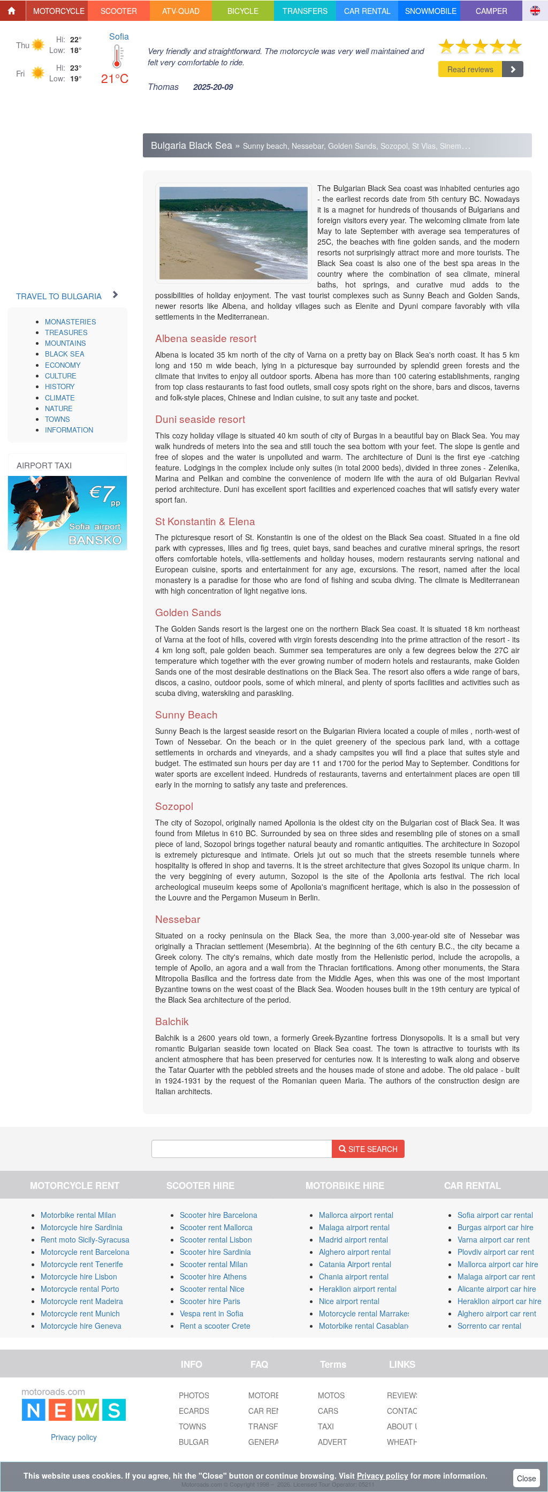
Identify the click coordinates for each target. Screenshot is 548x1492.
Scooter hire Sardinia (215, 1251)
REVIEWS (404, 1395)
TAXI (326, 1426)
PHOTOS (194, 1395)
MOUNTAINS (65, 343)
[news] (74, 1402)
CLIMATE (60, 397)
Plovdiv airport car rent (496, 1251)
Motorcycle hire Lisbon (79, 1276)
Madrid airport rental (353, 1239)
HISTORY (60, 386)
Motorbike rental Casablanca (367, 1325)
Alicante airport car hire (497, 1288)
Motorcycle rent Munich (80, 1313)
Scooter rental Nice (212, 1288)
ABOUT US (406, 1426)
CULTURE (61, 375)
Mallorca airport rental (356, 1214)
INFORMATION (69, 430)
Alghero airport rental (355, 1251)
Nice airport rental (349, 1301)
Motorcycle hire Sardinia (82, 1227)
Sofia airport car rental (495, 1214)
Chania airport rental (354, 1276)
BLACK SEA (65, 354)
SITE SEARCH (372, 1148)
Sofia (119, 36)
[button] (57, 11)
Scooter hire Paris (210, 1301)
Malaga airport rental (354, 1227)
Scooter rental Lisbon (216, 1239)
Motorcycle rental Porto (80, 1288)
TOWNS (57, 419)
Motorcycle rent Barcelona (85, 1251)
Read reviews (470, 69)
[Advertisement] (83, 195)
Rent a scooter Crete (215, 1325)
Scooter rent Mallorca (216, 1227)
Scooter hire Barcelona (218, 1214)
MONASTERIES (70, 321)
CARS (328, 1410)
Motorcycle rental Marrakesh (367, 1313)
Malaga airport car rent (496, 1276)
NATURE (59, 408)
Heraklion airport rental (358, 1288)
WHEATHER (408, 1441)
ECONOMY (63, 365)
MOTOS (331, 1395)
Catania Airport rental (355, 1264)
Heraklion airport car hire (500, 1301)
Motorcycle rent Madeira (82, 1301)
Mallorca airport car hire (498, 1264)
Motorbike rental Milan (78, 1214)
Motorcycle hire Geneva (81, 1325)
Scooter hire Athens (213, 1276)
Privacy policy (74, 1437)
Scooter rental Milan (214, 1264)
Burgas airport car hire (496, 1227)
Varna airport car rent (494, 1239)
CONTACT (405, 1410)
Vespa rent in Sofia (211, 1313)
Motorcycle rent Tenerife (82, 1264)
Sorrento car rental (489, 1325)
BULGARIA (197, 1441)
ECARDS (194, 1410)
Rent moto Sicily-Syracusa (85, 1239)
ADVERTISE (338, 1441)
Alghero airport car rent (497, 1313)
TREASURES (66, 332)
